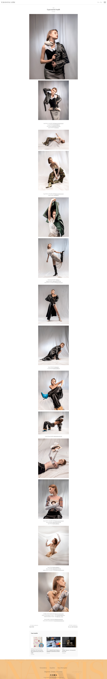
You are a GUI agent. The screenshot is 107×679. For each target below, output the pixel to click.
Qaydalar (52, 668)
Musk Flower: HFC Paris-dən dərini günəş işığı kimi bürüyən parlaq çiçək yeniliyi (37, 651)
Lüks (48, 648)
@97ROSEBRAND (56, 124)
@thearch (57, 279)
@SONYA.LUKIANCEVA (59, 613)
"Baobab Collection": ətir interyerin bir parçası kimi (68, 651)
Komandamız (43, 668)
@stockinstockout (59, 282)
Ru (98, 2)
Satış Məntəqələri (62, 668)
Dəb (53, 8)
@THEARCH (57, 127)
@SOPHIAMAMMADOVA (59, 620)
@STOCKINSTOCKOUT (59, 123)
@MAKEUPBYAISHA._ (61, 615)
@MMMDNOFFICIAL (56, 126)
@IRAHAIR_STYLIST (60, 616)
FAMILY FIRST (31, 627)
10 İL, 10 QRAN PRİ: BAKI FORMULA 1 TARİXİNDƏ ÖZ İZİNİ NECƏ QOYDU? (53, 651)
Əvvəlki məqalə (34, 625)
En (101, 2)
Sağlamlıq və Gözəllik (36, 648)
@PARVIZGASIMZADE (59, 619)
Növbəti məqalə (73, 625)
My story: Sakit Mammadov (73, 626)
